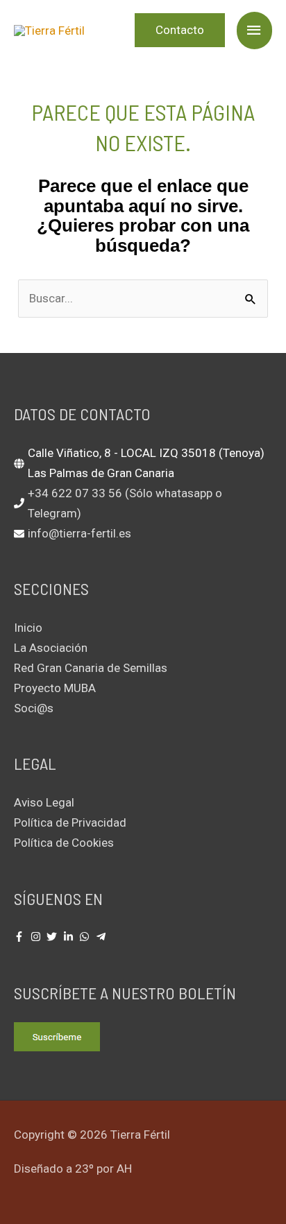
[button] (180, 30)
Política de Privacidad (70, 822)
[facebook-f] (21, 936)
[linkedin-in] (70, 936)
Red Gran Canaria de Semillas (90, 668)
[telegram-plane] (103, 936)
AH (124, 1168)
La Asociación (50, 648)
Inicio (28, 628)
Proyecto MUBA (55, 688)
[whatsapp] (86, 936)
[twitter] (53, 936)
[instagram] (37, 936)
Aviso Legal (44, 802)
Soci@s (33, 708)
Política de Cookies (64, 843)
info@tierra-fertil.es (79, 533)
